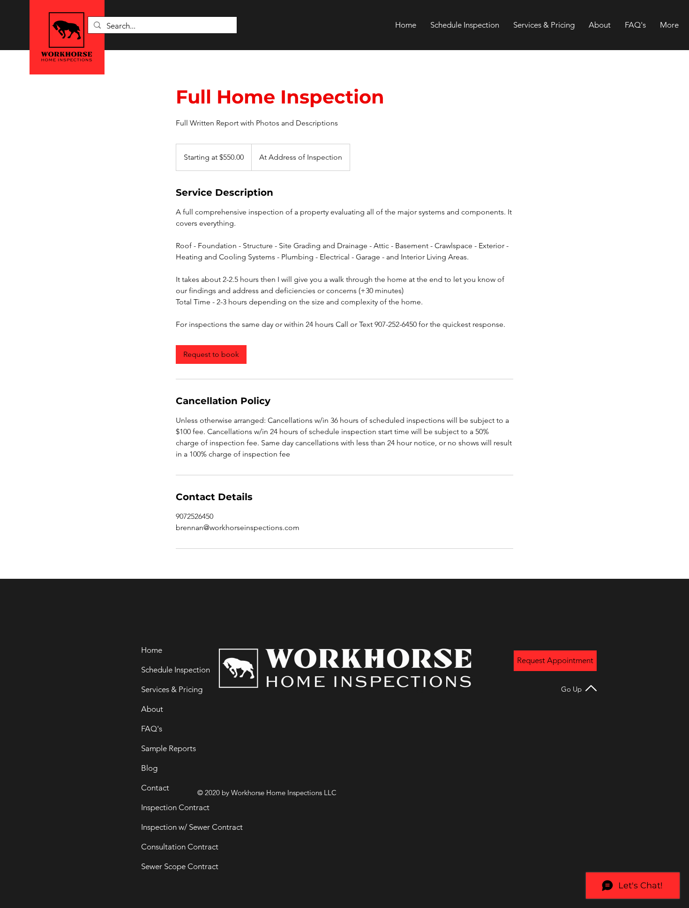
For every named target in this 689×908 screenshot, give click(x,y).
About (152, 709)
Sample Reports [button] (168, 748)
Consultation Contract (173, 846)
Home (151, 650)
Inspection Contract (173, 807)
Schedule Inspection (173, 669)
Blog (149, 768)
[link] (211, 354)
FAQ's (151, 728)
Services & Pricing (171, 689)
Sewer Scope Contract (173, 866)
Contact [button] (155, 787)
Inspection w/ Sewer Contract (173, 827)
